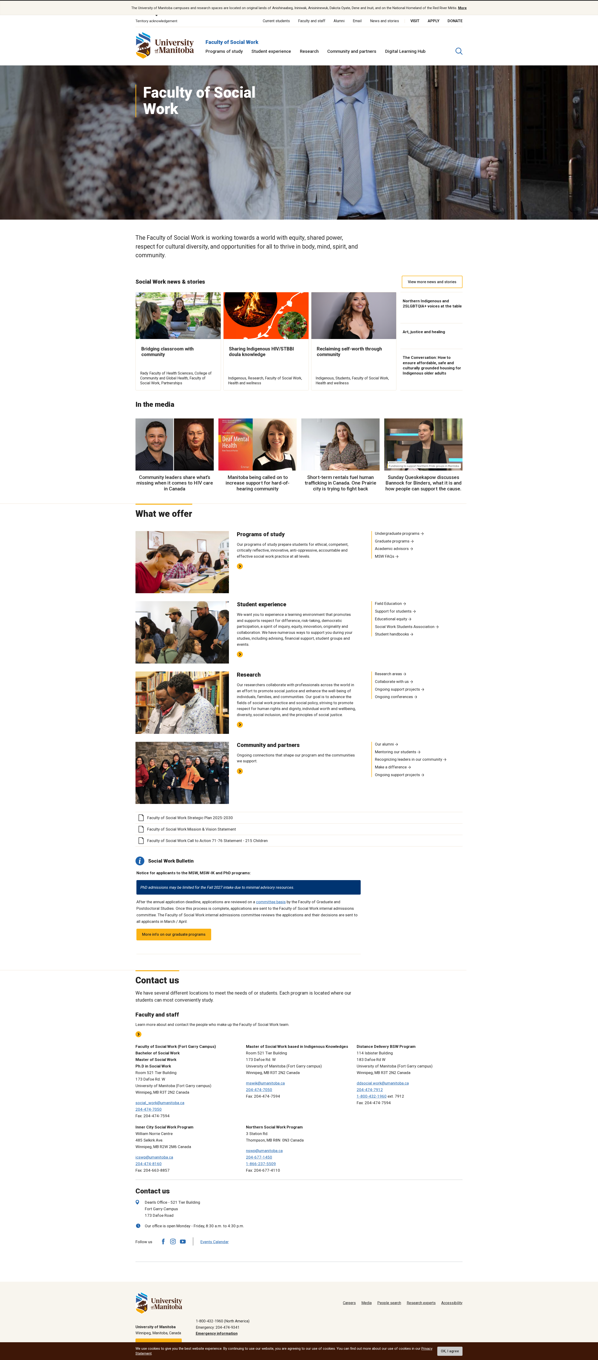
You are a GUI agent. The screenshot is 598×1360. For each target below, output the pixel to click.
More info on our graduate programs (174, 934)
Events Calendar (214, 1241)
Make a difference (391, 767)
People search (389, 1303)
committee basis (271, 902)
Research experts (421, 1303)
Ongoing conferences (394, 696)
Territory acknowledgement (156, 21)
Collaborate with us (392, 681)
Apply (433, 21)
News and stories (384, 21)
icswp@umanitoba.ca (154, 1157)
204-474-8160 (148, 1163)
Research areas (388, 673)
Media (366, 1303)
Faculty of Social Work (232, 42)
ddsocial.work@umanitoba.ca (383, 1083)
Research (309, 51)
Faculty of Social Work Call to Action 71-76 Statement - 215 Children (207, 840)
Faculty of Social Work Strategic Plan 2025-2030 (190, 817)
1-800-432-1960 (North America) (222, 1321)
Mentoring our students (395, 752)
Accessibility (452, 1303)
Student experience (271, 51)
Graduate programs (392, 541)
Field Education (388, 603)
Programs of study (224, 51)
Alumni (339, 21)
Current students (276, 21)
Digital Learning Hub (405, 51)
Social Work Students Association (404, 626)
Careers (349, 1303)
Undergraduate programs (397, 533)
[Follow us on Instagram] (173, 1241)
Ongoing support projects (397, 689)
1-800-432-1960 (372, 1096)
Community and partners (351, 51)
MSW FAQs (384, 556)
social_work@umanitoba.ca (159, 1102)
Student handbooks (392, 634)
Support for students (393, 611)
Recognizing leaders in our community (408, 759)
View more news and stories (432, 282)
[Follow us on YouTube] (183, 1241)
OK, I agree (450, 1351)
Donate (455, 21)
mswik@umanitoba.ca (265, 1083)
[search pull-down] (459, 51)
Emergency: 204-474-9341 (217, 1327)
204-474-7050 (148, 1109)
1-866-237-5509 (261, 1163)
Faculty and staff (311, 21)
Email (357, 21)
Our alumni (384, 744)
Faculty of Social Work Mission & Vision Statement (191, 829)
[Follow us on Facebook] (163, 1241)
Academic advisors (392, 548)
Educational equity (391, 619)
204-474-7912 (370, 1089)
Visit (415, 21)
